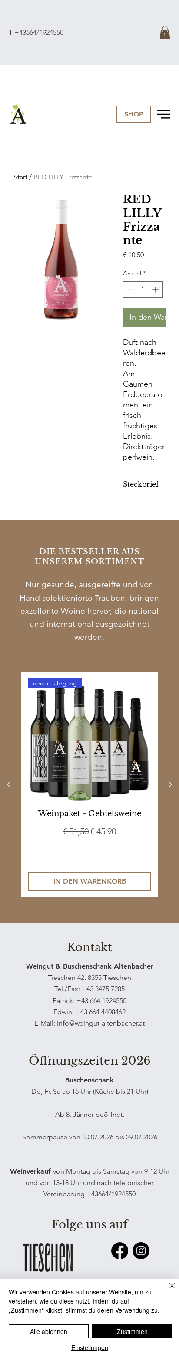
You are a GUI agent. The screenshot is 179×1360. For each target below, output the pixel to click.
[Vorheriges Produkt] (8, 784)
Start (20, 177)
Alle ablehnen (48, 1331)
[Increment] (156, 289)
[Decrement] (129, 289)
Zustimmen (132, 1331)
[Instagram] (141, 1250)
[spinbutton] (143, 289)
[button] (164, 32)
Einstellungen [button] (89, 1347)
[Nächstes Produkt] (170, 784)
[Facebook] (119, 1250)
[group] (89, 785)
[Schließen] (166, 1291)
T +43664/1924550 (36, 32)
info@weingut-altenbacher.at (101, 1023)
